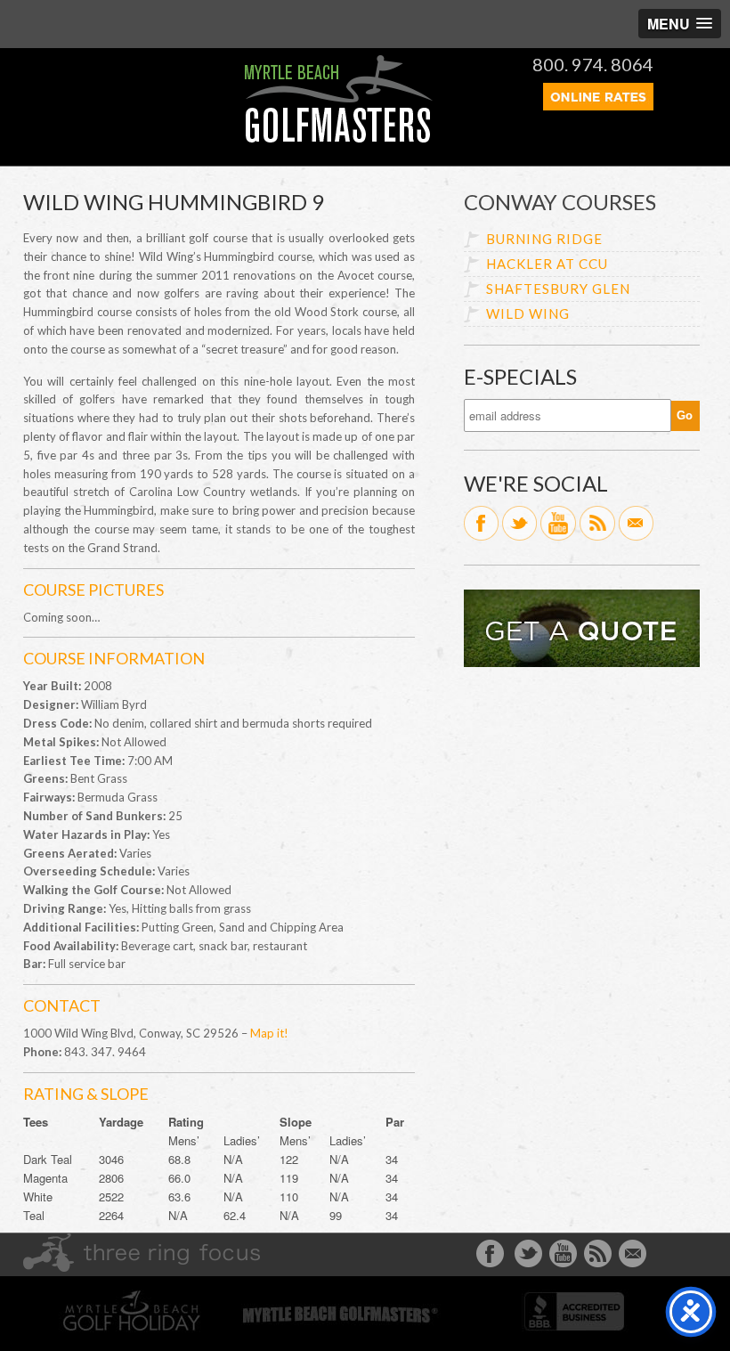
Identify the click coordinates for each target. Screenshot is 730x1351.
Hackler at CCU (547, 264)
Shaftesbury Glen (558, 289)
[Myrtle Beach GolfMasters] (339, 138)
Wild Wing (528, 313)
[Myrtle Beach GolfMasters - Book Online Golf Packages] (598, 105)
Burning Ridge (544, 239)
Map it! (269, 1033)
